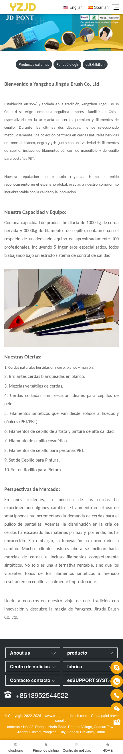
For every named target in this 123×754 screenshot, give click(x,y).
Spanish (101, 7)
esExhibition (95, 64)
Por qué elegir (67, 64)
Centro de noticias (77, 750)
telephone (15, 750)
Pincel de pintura (46, 750)
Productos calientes (34, 64)
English (76, 7)
